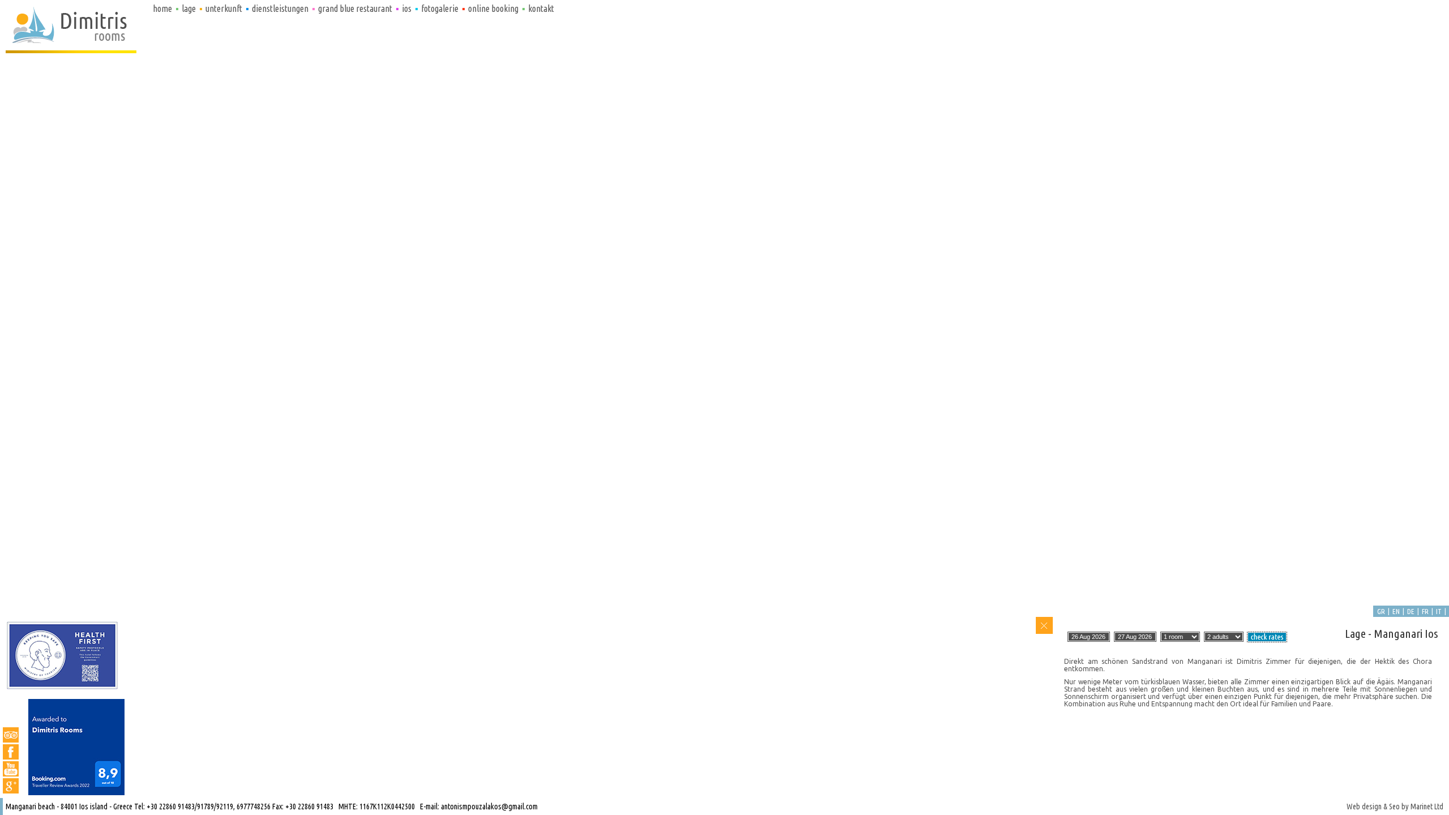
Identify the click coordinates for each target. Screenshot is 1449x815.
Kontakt (541, 8)
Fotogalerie (439, 8)
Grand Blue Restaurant (355, 8)
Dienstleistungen (280, 8)
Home (162, 8)
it (1439, 611)
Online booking (493, 8)
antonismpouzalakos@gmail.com (489, 806)
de (1410, 611)
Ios (406, 8)
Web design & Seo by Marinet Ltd (1395, 806)
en (1396, 611)
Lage (189, 8)
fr (1425, 611)
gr (1381, 611)
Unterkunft (223, 8)
